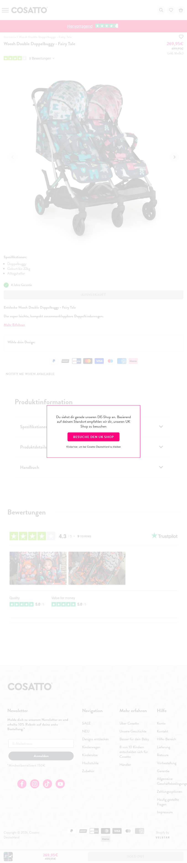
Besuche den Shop (93, 436)
